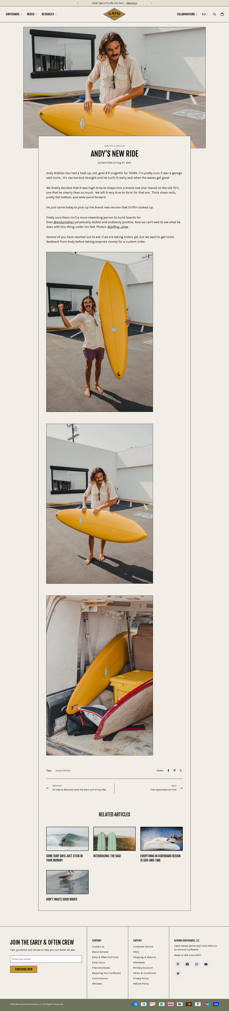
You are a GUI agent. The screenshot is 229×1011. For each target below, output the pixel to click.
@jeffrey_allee (117, 227)
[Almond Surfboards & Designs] (114, 14)
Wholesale (139, 962)
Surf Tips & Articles (114, 146)
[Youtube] (206, 964)
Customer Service (143, 946)
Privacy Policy (140, 978)
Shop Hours (98, 962)
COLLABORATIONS (186, 14)
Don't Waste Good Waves (61, 899)
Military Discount (143, 967)
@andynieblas (64, 222)
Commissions (100, 978)
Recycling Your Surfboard (106, 973)
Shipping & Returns (144, 957)
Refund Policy (141, 983)
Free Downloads (101, 967)
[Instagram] (196, 964)
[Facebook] (168, 770)
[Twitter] (181, 770)
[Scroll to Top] (223, 994)
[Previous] (77, 3)
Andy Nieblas (62, 770)
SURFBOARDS (12, 14)
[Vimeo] (178, 973)
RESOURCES (48, 14)
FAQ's (136, 952)
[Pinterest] (175, 770)
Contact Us (98, 946)
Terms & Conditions (144, 973)
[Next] (151, 3)
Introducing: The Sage (107, 856)
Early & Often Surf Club (105, 957)
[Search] (214, 14)
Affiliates (97, 983)
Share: (160, 770)
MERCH (30, 14)
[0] (222, 14)
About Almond (100, 952)
